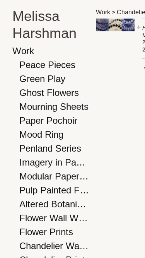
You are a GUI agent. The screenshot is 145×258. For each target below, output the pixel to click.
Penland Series (50, 148)
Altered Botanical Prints (54, 204)
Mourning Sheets (54, 106)
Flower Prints (46, 232)
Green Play (42, 78)
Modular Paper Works (54, 176)
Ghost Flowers (49, 92)
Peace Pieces (47, 65)
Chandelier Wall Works (54, 246)
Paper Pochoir (48, 120)
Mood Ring (41, 134)
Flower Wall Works (54, 218)
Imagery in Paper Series (54, 162)
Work (23, 51)
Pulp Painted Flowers (54, 190)
